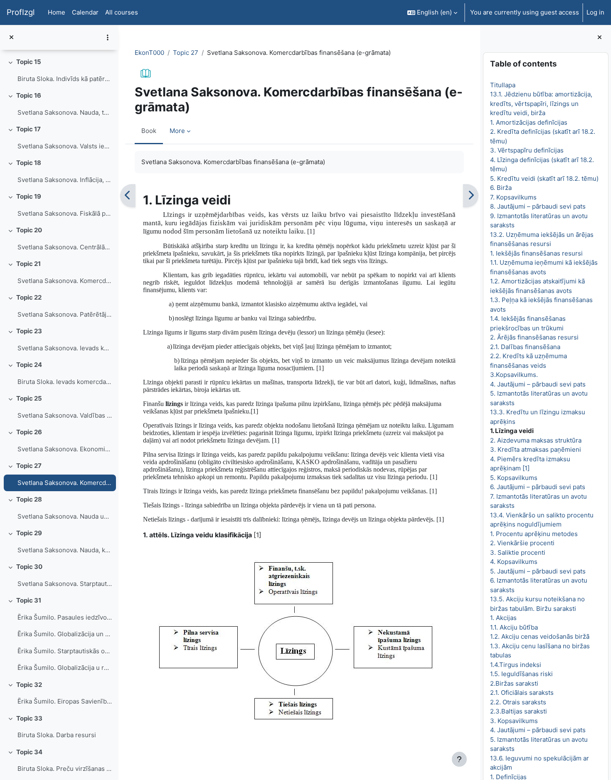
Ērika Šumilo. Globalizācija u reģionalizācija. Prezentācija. (64, 668)
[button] (432, 12)
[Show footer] (459, 759)
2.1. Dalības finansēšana (525, 347)
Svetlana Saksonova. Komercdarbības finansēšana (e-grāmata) (64, 483)
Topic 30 (29, 567)
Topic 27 (29, 466)
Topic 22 (29, 297)
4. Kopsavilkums (513, 562)
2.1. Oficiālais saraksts (521, 692)
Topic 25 (29, 398)
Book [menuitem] (148, 131)
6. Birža (500, 188)
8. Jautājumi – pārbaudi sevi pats (537, 206)
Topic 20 (29, 230)
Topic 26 (29, 432)
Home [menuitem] (56, 12)
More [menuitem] (177, 131)
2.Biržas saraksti (514, 683)
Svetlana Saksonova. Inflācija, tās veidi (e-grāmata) (64, 180)
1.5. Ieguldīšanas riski (521, 674)
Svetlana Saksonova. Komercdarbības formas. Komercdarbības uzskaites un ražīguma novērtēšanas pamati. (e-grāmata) (64, 281)
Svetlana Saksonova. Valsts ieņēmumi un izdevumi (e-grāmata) (64, 146)
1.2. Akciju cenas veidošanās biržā (539, 636)
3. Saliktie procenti (517, 552)
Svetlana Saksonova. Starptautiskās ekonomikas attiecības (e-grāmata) (64, 584)
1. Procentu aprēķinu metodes (533, 534)
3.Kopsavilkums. (513, 375)
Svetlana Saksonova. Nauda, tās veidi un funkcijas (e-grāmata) (64, 112)
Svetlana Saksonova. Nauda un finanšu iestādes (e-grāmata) (64, 516)
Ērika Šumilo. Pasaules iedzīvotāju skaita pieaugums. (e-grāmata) (64, 617)
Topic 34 (29, 752)
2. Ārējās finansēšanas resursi (534, 337)
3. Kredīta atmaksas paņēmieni (535, 449)
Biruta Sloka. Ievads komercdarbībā (64, 382)
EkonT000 (149, 53)
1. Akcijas (503, 618)
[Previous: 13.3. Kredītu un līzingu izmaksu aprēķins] (128, 195)
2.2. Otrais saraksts (518, 702)
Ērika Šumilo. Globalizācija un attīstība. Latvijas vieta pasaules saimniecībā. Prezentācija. (64, 634)
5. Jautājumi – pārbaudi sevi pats (537, 571)
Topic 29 (29, 533)
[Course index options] (107, 37)
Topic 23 (29, 331)
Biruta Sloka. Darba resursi (56, 735)
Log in (595, 12)
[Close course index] (11, 37)
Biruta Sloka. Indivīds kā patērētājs (64, 79)
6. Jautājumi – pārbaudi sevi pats (537, 487)
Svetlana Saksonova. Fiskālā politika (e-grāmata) (64, 213)
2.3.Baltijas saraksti (518, 711)
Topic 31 (28, 600)
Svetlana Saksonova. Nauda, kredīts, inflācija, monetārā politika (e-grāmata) (64, 550)
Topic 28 (29, 499)
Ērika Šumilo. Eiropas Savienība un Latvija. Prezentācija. (64, 701)
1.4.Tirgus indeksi (515, 665)
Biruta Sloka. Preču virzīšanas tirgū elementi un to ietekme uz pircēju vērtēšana (64, 769)
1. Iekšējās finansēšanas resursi (536, 253)
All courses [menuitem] (121, 12)
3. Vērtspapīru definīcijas (526, 150)
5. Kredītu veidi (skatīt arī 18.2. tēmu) (544, 178)
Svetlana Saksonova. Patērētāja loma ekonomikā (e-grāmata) (64, 314)
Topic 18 (28, 163)
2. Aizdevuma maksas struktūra (535, 440)
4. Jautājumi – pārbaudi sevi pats (537, 384)
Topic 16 (28, 95)
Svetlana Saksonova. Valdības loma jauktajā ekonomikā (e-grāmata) (64, 415)
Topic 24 (29, 365)
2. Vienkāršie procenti (522, 543)
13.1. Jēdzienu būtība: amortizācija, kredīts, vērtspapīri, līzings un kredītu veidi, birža (541, 103)
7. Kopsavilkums (513, 197)
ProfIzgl (20, 12)
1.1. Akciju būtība (513, 627)
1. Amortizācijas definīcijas (528, 122)
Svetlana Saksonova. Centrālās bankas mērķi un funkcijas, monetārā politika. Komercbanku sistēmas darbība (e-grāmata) (64, 247)
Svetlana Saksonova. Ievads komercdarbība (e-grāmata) (64, 348)
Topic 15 (28, 62)
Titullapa (502, 85)
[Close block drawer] (599, 37)
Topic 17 (28, 129)
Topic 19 (28, 196)
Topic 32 (29, 685)
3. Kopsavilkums (513, 721)
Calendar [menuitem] (85, 12)
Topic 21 (28, 264)
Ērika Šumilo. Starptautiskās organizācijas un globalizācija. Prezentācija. (64, 651)
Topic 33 (29, 718)
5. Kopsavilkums (513, 478)
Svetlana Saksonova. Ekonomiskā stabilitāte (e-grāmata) (64, 449)
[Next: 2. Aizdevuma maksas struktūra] (470, 195)
